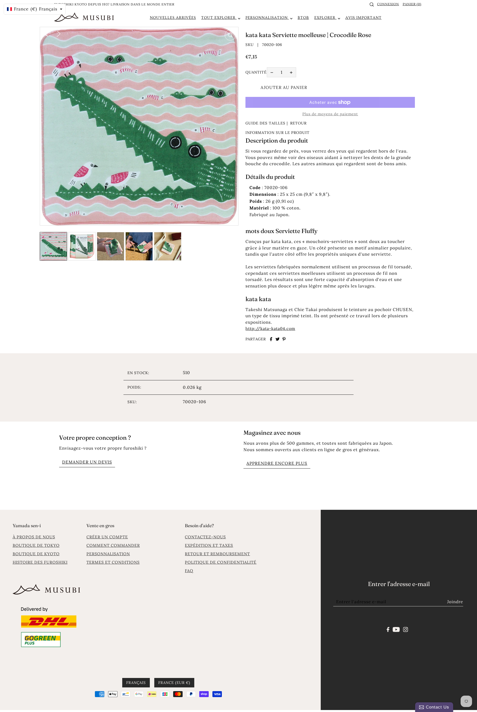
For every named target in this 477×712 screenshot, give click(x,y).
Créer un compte (107, 536)
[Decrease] (272, 72)
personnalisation (108, 553)
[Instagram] (405, 629)
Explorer (325, 17)
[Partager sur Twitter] (277, 339)
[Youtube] (396, 629)
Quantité (256, 72)
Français (136, 682)
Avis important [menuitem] (363, 17)
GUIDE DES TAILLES (265, 123)
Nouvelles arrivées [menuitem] (173, 17)
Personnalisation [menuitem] (267, 17)
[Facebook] (388, 629)
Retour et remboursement (217, 553)
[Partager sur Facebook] (271, 339)
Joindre (455, 601)
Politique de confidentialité (220, 562)
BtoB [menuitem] (303, 17)
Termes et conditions (113, 562)
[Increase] (291, 72)
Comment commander (113, 545)
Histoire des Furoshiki (40, 562)
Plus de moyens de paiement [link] (330, 114)
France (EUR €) (174, 682)
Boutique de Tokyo (36, 545)
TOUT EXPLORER (219, 17)
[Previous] (46, 33)
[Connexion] (371, 4)
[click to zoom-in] (230, 35)
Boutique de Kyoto (36, 553)
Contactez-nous (205, 536)
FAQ (189, 570)
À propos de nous (34, 536)
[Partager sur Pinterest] (284, 339)
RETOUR (298, 123)
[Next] (58, 33)
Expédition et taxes (209, 545)
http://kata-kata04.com (270, 328)
